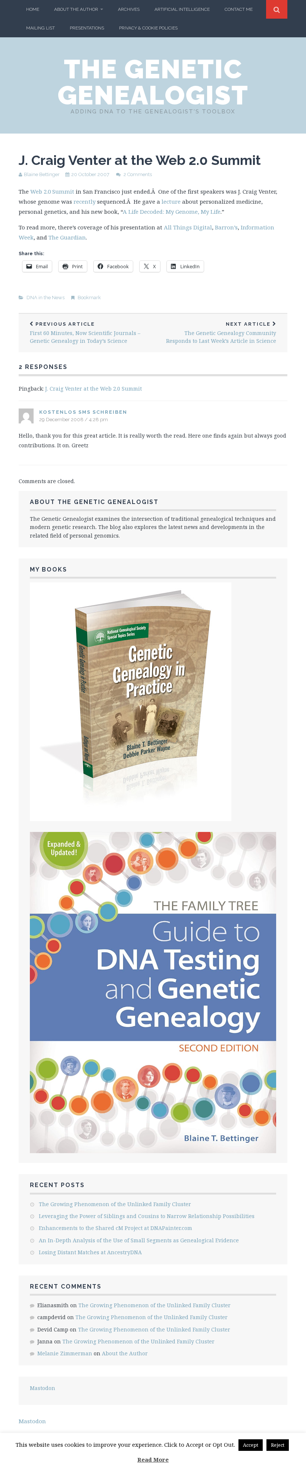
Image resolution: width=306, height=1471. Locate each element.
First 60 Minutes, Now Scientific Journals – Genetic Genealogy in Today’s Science (85, 332)
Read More (153, 1459)
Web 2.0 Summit (52, 191)
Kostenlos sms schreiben (83, 412)
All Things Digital (188, 227)
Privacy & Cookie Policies (148, 28)
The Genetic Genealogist (153, 82)
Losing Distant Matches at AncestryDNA (90, 1252)
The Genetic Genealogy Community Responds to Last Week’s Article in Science (221, 332)
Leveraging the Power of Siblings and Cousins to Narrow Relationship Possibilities (147, 1216)
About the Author (76, 9)
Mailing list (40, 28)
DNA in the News (45, 297)
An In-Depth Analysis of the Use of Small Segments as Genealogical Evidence (139, 1240)
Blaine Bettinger (42, 174)
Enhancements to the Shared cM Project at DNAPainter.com (115, 1227)
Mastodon (42, 1388)
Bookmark (89, 297)
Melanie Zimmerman (64, 1353)
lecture (171, 201)
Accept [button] (250, 1445)
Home (32, 9)
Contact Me (239, 9)
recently (85, 201)
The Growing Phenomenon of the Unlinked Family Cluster (115, 1204)
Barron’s (226, 227)
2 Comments (138, 174)
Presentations (87, 28)
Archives (129, 9)
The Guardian (67, 237)
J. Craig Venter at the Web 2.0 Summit (93, 388)
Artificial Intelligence (182, 9)
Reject (277, 1445)
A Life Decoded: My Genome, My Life (172, 211)
